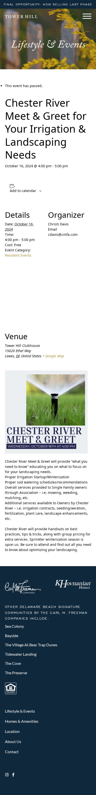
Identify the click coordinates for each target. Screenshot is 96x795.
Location (12, 731)
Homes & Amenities (21, 721)
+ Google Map (53, 356)
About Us (13, 741)
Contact (12, 751)
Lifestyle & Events (20, 711)
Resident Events (18, 255)
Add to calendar (23, 190)
